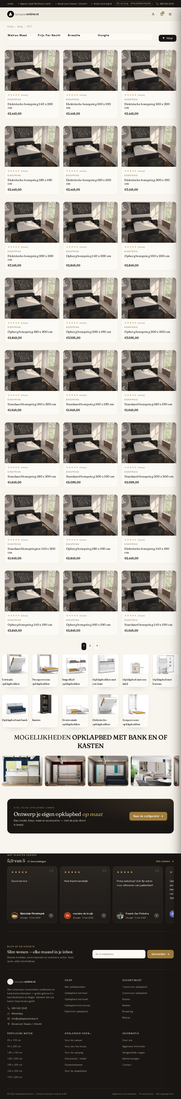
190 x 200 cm (14, 1077)
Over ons (127, 1040)
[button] (167, 38)
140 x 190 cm (14, 1052)
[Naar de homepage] (33, 982)
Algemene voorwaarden (124, 1093)
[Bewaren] (55, 54)
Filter (170, 38)
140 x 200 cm (14, 1058)
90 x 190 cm (14, 1040)
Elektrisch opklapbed (76, 1011)
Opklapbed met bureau (77, 1005)
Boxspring (127, 1011)
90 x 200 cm (14, 1046)
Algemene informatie (133, 1046)
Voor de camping (74, 1052)
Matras (126, 1017)
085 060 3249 (167, 3)
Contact (126, 1064)
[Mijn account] (153, 14)
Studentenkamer (74, 1064)
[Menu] (170, 14)
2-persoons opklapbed (134, 993)
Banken (126, 1005)
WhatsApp (17, 1013)
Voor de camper (73, 1040)
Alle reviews (165, 861)
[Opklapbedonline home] (23, 14)
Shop (20, 26)
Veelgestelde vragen (133, 1052)
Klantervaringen (130, 1058)
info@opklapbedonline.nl (24, 1018)
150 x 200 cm (14, 1064)
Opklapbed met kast (76, 993)
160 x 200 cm (14, 1071)
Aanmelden (160, 954)
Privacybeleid (146, 1093)
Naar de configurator (148, 816)
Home (10, 26)
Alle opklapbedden (75, 986)
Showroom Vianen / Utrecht (26, 1024)
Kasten (126, 999)
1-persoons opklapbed (134, 986)
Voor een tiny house (75, 1046)
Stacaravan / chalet (75, 1058)
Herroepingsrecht (165, 1093)
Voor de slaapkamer (76, 1071)
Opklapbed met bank (76, 999)
